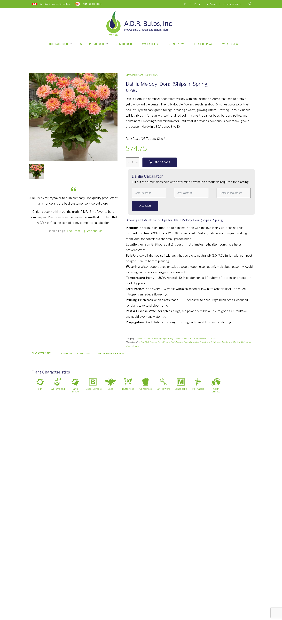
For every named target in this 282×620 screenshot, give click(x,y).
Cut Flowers (216, 342)
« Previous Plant (134, 74)
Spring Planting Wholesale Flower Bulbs (177, 338)
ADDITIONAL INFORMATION (75, 353)
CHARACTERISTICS (42, 353)
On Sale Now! (175, 44)
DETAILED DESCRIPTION (111, 353)
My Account (212, 4)
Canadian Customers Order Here (55, 4)
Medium (236, 342)
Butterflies (194, 342)
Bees (186, 342)
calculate (145, 206)
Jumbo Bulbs (124, 44)
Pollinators (246, 342)
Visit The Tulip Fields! (92, 4)
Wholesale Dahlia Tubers (146, 338)
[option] (73, 117)
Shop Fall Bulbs (59, 44)
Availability (150, 44)
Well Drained (151, 342)
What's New (230, 44)
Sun (142, 342)
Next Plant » (151, 74)
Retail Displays (203, 44)
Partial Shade (164, 342)
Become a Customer (232, 4)
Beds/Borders (177, 342)
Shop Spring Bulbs (92, 44)
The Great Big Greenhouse (85, 231)
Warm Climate (132, 346)
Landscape (227, 342)
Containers (205, 342)
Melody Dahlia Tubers (206, 338)
